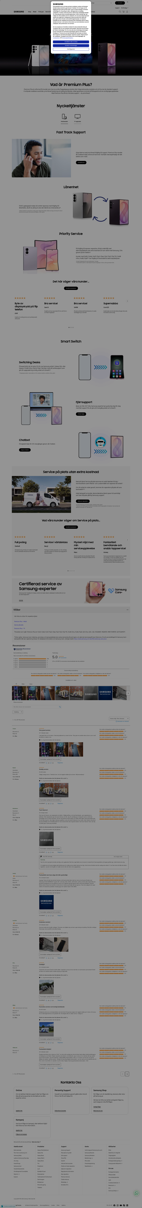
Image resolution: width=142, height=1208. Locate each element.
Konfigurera (71, 49)
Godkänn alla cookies (71, 42)
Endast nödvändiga (71, 45)
